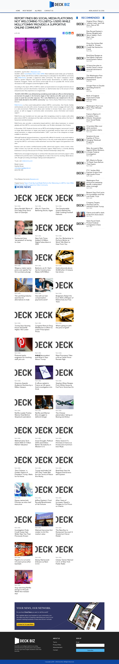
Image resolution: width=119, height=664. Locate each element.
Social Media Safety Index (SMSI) (34, 74)
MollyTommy (22, 77)
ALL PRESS (38, 10)
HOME (18, 10)
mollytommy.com (27, 161)
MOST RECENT (27, 10)
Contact (55, 650)
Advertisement (57, 647)
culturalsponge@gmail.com (23, 168)
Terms (55, 642)
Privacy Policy (57, 645)
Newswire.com (35, 72)
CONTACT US (48, 10)
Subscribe (90, 650)
